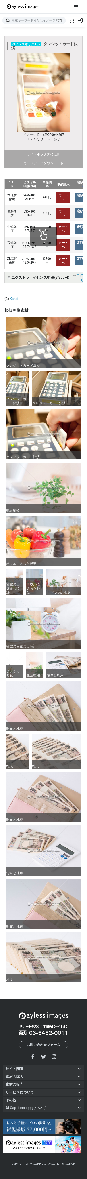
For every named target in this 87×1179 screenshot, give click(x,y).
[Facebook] (33, 1056)
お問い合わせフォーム (43, 1045)
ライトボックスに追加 (43, 154)
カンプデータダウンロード (43, 163)
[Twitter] (43, 1056)
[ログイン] (80, 20)
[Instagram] (54, 1056)
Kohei (14, 299)
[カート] (71, 20)
